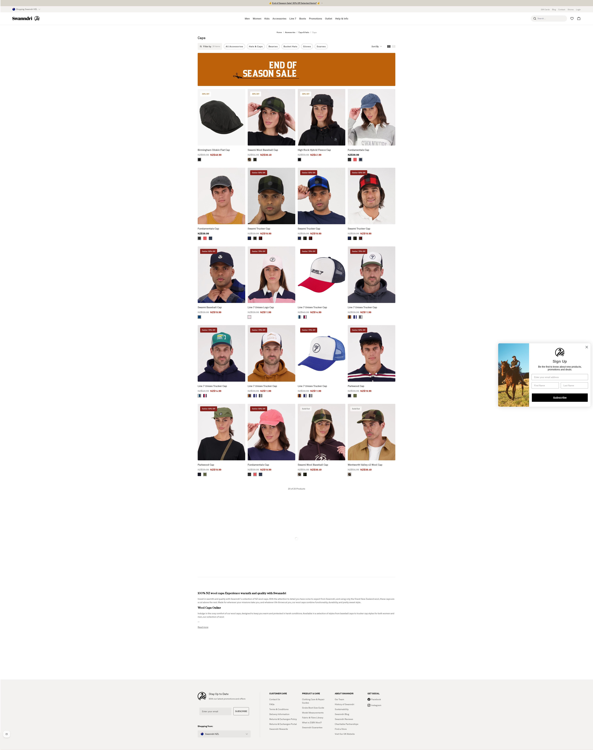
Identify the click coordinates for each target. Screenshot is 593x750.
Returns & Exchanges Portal (283, 724)
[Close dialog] (586, 347)
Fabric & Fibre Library (312, 717)
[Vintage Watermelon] (355, 159)
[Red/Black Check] (260, 238)
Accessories (290, 32)
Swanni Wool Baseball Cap (263, 149)
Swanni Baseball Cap (210, 307)
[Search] (534, 18)
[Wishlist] (572, 18)
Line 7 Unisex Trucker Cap (312, 307)
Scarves (321, 46)
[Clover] (355, 395)
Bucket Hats (290, 46)
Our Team (339, 699)
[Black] (299, 159)
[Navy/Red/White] (305, 317)
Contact (561, 9)
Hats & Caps (256, 46)
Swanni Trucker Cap (259, 228)
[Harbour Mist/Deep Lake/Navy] (299, 317)
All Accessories (234, 46)
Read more (203, 627)
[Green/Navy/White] (360, 317)
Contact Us (274, 699)
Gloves (307, 46)
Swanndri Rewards (278, 729)
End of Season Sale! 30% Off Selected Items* (294, 3)
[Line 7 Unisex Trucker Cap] (321, 274)
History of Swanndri (344, 704)
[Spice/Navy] (349, 317)
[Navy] (199, 317)
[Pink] (249, 317)
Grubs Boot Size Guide (313, 707)
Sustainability (342, 709)
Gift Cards (545, 9)
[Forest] (199, 159)
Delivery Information (279, 714)
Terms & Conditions (278, 709)
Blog (554, 9)
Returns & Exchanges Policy (283, 719)
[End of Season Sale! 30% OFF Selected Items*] (296, 69)
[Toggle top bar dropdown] (322, 3)
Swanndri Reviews (344, 719)
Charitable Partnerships (346, 724)
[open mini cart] (579, 18)
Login (578, 9)
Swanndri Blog (342, 714)
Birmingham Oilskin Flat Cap (214, 149)
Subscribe (560, 397)
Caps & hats (304, 32)
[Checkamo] (249, 159)
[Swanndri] (26, 18)
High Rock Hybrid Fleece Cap (314, 149)
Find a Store (341, 729)
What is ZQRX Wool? (312, 722)
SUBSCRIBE (241, 711)
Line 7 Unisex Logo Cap (261, 307)
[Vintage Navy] (360, 159)
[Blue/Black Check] (249, 238)
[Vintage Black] (349, 159)
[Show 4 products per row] (388, 46)
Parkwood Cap (356, 386)
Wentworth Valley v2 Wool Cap (365, 464)
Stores (571, 9)
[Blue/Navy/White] (355, 317)
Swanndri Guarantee (312, 727)
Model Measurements (313, 712)
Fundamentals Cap (358, 149)
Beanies (273, 46)
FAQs (271, 704)
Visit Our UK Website (345, 734)
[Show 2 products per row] (393, 46)
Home (279, 32)
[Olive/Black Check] (255, 159)
